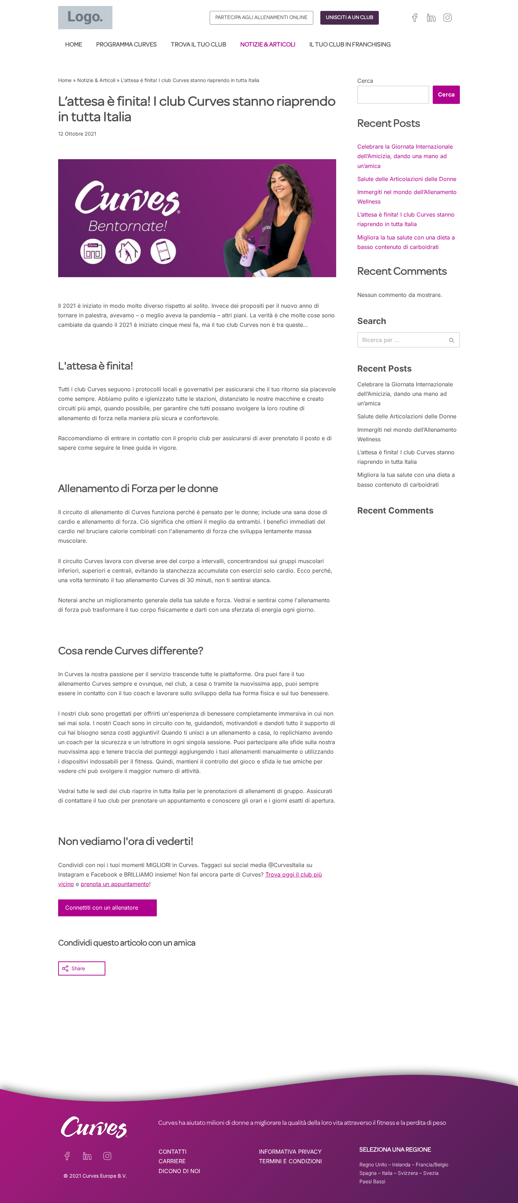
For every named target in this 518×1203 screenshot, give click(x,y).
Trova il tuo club (198, 45)
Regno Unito (373, 1164)
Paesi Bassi (372, 1181)
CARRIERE (172, 1161)
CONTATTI (172, 1151)
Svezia (431, 1173)
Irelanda (401, 1164)
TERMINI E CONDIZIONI (290, 1161)
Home (73, 45)
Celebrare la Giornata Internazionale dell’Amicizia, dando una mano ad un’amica (405, 156)
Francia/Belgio (432, 1164)
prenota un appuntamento (115, 883)
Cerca (365, 80)
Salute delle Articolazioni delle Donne (406, 178)
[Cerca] (452, 340)
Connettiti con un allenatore (101, 907)
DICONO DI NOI (179, 1170)
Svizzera (408, 1173)
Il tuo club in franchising (350, 45)
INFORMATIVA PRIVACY (290, 1151)
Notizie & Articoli (267, 45)
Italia (387, 1173)
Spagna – (370, 1173)
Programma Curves (126, 45)
